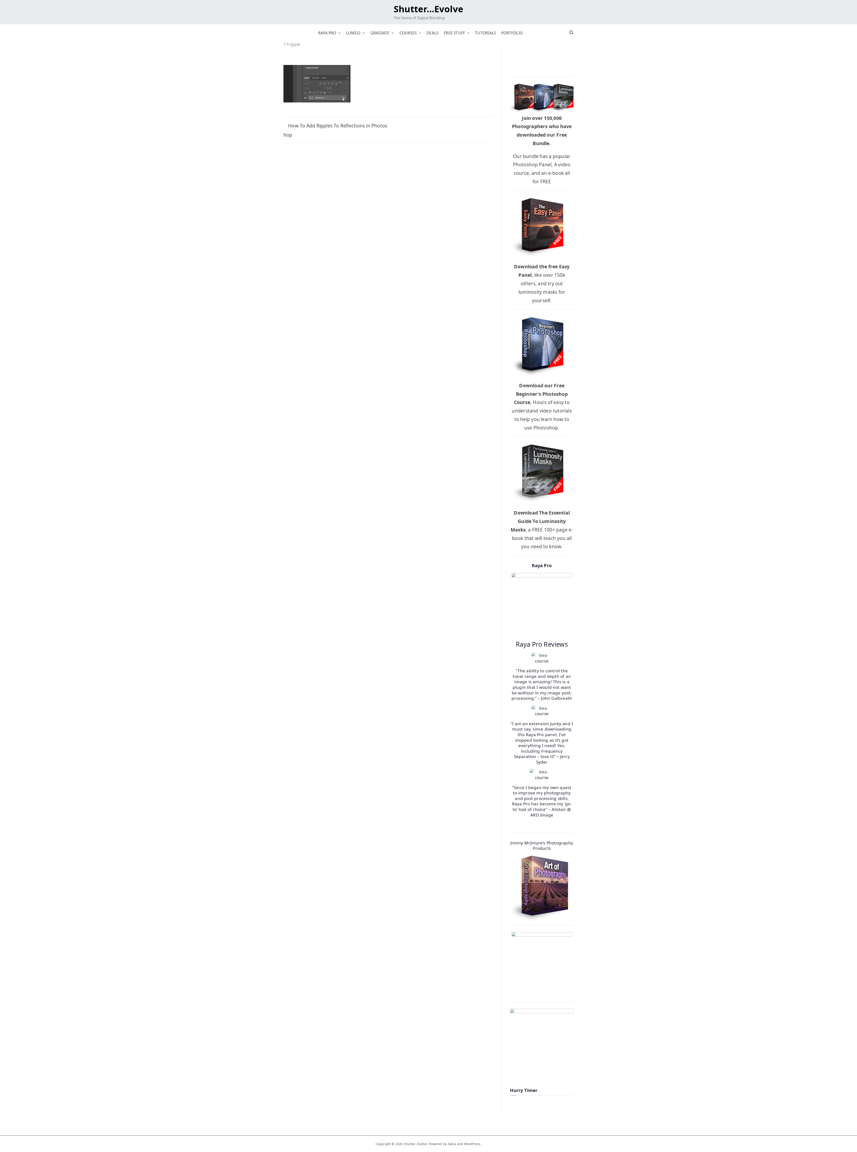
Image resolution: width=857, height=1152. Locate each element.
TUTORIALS (485, 32)
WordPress (472, 1144)
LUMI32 (353, 32)
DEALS (432, 32)
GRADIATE (380, 32)
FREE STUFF (454, 32)
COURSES (408, 32)
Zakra (452, 1144)
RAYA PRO (327, 32)
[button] (338, 32)
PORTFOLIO (512, 32)
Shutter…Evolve (428, 9)
